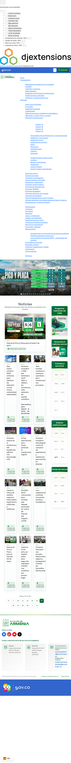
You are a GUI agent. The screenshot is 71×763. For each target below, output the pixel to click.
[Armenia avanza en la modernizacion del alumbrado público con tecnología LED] (11, 430)
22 (27, 601)
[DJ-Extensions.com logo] (35, 56)
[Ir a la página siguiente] (32, 606)
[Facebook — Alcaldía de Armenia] (4, 634)
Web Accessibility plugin (9, 66)
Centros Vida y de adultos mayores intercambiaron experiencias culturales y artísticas (13, 499)
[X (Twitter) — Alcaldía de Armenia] (19, 634)
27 (18, 605)
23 (32, 601)
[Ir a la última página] (37, 606)
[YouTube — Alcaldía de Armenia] (14, 634)
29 (27, 605)
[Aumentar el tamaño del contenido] (30, 38)
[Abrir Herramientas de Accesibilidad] (3, 2)
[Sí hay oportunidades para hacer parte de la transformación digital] (25, 430)
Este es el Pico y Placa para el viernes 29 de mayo (11, 554)
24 (37, 601)
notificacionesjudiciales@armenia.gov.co (61, 664)
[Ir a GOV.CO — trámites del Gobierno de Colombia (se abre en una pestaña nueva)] (22, 687)
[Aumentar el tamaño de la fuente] (24, 40)
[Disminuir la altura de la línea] (21, 43)
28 (23, 605)
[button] (3, 278)
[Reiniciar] (1, 11)
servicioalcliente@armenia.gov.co (61, 654)
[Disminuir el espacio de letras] (23, 45)
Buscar (63, 70)
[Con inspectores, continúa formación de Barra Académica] (40, 482)
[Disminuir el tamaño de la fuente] (22, 40)
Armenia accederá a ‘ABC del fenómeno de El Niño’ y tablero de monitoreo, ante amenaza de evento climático (26, 382)
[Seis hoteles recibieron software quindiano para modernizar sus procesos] (40, 358)
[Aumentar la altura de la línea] (24, 43)
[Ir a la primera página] (9, 601)
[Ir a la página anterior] (13, 601)
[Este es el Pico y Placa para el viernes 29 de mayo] (11, 539)
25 (42, 601)
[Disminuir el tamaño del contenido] (28, 38)
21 (22, 601)
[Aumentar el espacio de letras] (26, 45)
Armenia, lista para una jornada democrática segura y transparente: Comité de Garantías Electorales (41, 559)
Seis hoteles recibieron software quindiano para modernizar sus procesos (40, 375)
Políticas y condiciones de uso (50, 676)
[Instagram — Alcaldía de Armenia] (9, 634)
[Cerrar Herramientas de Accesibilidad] (4, 11)
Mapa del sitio (65, 676)
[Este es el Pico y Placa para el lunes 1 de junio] (25, 326)
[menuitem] (22, 78)
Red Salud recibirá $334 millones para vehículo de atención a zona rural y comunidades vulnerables (12, 380)
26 (13, 605)
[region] (35, 278)
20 (18, 601)
